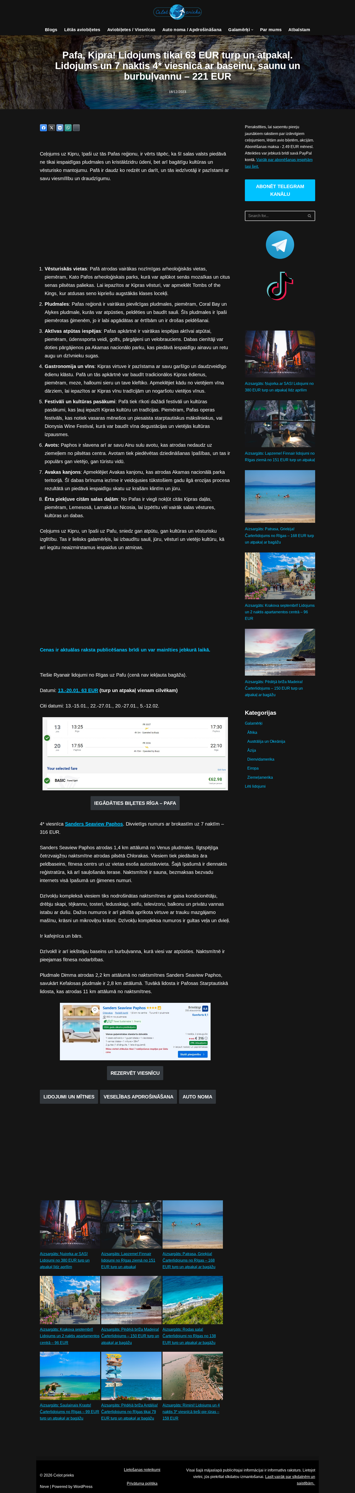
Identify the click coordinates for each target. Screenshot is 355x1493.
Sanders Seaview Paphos (94, 824)
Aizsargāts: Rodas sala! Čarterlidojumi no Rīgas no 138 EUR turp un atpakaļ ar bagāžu (189, 1335)
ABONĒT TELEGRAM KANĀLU (280, 190)
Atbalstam (299, 29)
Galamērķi (254, 723)
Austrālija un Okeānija (266, 741)
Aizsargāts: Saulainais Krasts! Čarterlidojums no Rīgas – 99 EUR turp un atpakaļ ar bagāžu (69, 1411)
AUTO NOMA (197, 1096)
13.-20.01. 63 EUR (78, 690)
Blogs (51, 29)
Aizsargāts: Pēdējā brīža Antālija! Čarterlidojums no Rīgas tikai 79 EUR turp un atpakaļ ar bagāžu (129, 1411)
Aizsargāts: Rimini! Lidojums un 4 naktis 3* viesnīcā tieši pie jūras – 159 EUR (191, 1411)
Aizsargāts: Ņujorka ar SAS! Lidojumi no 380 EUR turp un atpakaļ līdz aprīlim (65, 1260)
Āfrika (252, 732)
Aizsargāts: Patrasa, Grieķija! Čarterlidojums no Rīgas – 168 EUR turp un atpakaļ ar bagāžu (189, 1260)
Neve (44, 1487)
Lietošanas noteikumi (142, 1470)
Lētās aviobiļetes (82, 29)
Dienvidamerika (260, 759)
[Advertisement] (135, 223)
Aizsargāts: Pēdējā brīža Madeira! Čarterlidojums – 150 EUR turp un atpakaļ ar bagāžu (130, 1335)
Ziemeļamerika (260, 777)
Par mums (271, 29)
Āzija (251, 750)
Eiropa (253, 768)
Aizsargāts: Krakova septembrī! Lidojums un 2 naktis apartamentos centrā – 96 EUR (69, 1335)
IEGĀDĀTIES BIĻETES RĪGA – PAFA (135, 803)
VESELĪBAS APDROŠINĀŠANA (138, 1096)
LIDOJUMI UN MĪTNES (68, 1096)
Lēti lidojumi (255, 786)
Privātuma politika (142, 1483)
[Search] (309, 216)
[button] (252, 30)
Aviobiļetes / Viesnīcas (131, 29)
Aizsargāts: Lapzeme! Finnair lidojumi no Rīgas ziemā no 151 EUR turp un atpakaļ (128, 1260)
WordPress (82, 1487)
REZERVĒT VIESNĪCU (135, 1073)
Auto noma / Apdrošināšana (192, 29)
